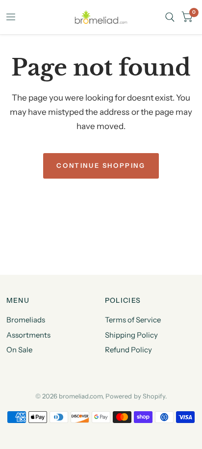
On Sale (19, 349)
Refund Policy (128, 349)
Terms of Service (133, 319)
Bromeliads (25, 319)
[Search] (170, 17)
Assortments (28, 335)
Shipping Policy (131, 335)
